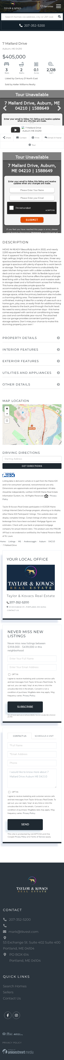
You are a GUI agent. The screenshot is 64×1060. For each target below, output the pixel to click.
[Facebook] (7, 1015)
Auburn (42, 541)
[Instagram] (16, 1015)
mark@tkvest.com (23, 932)
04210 (51, 541)
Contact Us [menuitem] (12, 998)
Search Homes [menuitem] (15, 986)
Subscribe (25, 706)
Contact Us (13, 610)
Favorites (48, 6)
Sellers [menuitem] (8, 992)
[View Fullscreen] (6, 420)
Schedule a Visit (44, 736)
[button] (59, 16)
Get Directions (32, 466)
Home (3, 541)
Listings (11, 541)
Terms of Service (38, 836)
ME (19, 541)
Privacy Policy (29, 695)
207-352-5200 (34, 26)
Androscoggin (30, 541)
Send (25, 824)
